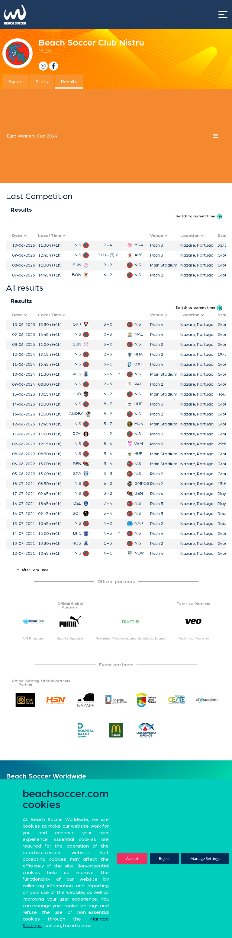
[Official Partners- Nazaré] (86, 700)
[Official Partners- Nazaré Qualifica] (116, 700)
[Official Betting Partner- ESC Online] (25, 700)
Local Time (50, 236)
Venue (157, 236)
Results (69, 81)
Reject (164, 858)
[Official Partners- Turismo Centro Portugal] (146, 700)
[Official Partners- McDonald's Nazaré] (116, 730)
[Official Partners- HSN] (56, 700)
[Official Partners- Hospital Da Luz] (86, 730)
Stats (42, 81)
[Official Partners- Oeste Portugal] (176, 700)
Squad (15, 81)
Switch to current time (196, 216)
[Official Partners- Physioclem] (207, 700)
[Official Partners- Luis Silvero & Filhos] (146, 730)
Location (190, 236)
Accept (132, 858)
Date (18, 236)
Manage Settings (205, 858)
